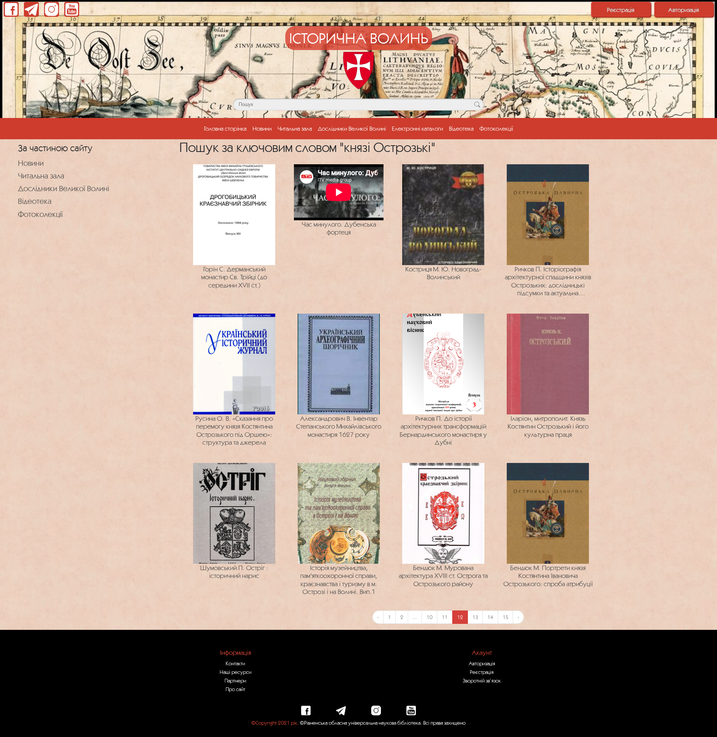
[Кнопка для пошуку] (477, 105)
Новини (261, 128)
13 (475, 617)
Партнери (235, 681)
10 (429, 617)
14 (490, 617)
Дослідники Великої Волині (352, 128)
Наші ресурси (235, 672)
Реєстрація (620, 9)
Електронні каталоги (417, 128)
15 (505, 617)
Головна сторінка (225, 128)
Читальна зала (294, 128)
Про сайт (235, 689)
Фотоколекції (496, 128)
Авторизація (683, 9)
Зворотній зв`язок (482, 681)
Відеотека (461, 128)
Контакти (235, 663)
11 (445, 617)
